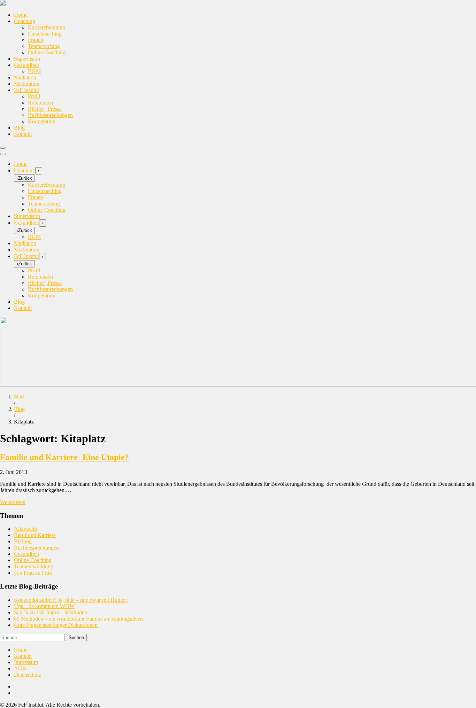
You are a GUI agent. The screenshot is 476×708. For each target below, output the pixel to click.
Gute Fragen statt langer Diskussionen (56, 625)
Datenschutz (27, 675)
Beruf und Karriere (35, 535)
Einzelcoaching (45, 34)
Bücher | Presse (45, 109)
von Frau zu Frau (33, 573)
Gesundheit (26, 65)
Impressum (26, 662)
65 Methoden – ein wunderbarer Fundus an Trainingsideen (78, 619)
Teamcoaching (44, 46)
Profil (34, 96)
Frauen (35, 40)
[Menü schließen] (3, 154)
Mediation (25, 77)
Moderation (26, 84)
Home (21, 15)
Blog (19, 128)
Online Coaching (47, 52)
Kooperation (41, 121)
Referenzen (40, 103)
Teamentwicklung (33, 566)
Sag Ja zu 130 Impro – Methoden (50, 612)
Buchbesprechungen (50, 115)
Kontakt (23, 134)
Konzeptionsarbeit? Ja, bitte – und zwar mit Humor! (71, 600)
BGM (34, 71)
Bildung (23, 541)
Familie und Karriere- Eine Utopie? (64, 457)
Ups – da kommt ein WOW (44, 606)
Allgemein (25, 529)
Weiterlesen (12, 502)
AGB (20, 668)
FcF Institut (26, 90)
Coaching (24, 21)
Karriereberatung (46, 27)
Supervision (27, 59)
